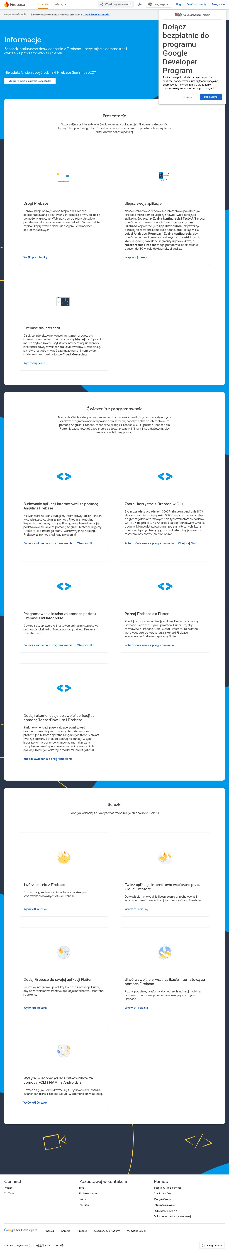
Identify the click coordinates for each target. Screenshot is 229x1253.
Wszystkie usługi (136, 1230)
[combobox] (116, 4)
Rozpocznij (211, 96)
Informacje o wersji (165, 1204)
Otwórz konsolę (196, 4)
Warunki (8, 1245)
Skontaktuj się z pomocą (167, 1187)
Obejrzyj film (85, 543)
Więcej (59, 4)
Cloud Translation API (96, 14)
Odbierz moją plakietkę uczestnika (30, 80)
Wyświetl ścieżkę (35, 909)
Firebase (82, 1230)
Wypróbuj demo (136, 257)
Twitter (8, 1187)
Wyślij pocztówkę (35, 257)
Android (49, 1230)
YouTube (9, 1193)
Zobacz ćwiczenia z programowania (47, 543)
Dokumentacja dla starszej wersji (172, 1216)
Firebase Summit (88, 1193)
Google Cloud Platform (107, 1230)
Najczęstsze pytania (165, 1210)
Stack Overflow (163, 1193)
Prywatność (23, 1245)
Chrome (65, 1230)
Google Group (162, 1199)
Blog (178, 4)
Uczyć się (42, 4)
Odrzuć (188, 97)
